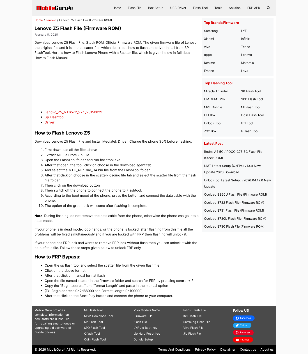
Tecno (245, 47)
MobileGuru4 (56, 349)
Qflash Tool (92, 333)
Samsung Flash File (196, 322)
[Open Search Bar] (269, 8)
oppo (208, 55)
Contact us (248, 349)
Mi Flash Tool (93, 310)
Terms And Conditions (174, 349)
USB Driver (178, 8)
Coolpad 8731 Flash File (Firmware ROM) (234, 210)
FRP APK (253, 8)
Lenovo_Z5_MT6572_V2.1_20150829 (73, 112)
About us (267, 349)
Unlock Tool (212, 123)
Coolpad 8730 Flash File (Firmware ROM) (234, 226)
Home (117, 8)
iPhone (209, 71)
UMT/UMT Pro (214, 99)
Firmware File (143, 316)
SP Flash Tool (251, 91)
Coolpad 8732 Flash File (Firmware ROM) (234, 202)
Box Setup (155, 8)
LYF (244, 31)
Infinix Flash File (194, 310)
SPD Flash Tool (252, 99)
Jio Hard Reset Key (147, 333)
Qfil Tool (247, 123)
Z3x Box (210, 131)
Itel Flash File (192, 316)
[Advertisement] (117, 85)
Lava (244, 71)
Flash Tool (200, 8)
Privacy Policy (205, 349)
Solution (235, 8)
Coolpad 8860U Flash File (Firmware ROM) (235, 194)
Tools (218, 8)
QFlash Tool (249, 131)
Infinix (245, 39)
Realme (209, 63)
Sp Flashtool (54, 117)
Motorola (247, 63)
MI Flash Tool (250, 107)
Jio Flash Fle (192, 333)
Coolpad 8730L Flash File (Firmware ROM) (235, 218)
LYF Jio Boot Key (145, 327)
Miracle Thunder (216, 91)
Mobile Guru (43, 310)
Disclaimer (227, 349)
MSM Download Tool (98, 316)
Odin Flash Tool (252, 115)
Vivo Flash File (193, 327)
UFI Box (210, 115)
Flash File (134, 8)
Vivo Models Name (147, 310)
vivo (207, 47)
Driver (50, 122)
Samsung (211, 31)
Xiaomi (209, 39)
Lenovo (51, 20)
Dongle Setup (143, 339)
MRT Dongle (213, 107)
